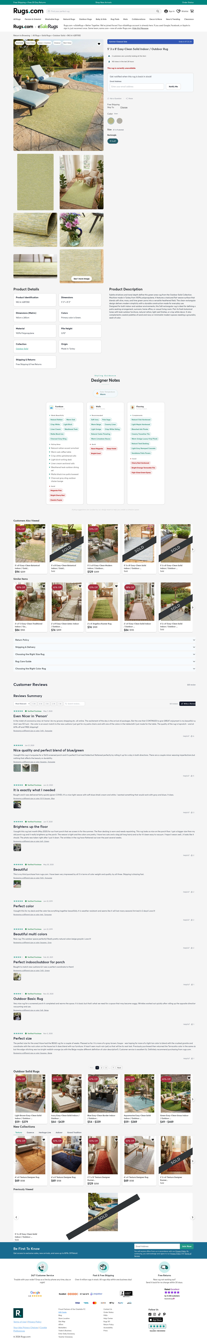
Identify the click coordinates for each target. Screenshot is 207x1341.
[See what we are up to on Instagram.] (154, 1314)
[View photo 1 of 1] (17, 804)
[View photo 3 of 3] (34, 768)
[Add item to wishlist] (44, 528)
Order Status (188, 2)
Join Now (187, 1246)
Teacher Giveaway (65, 1337)
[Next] (192, 549)
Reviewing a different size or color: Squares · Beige (32, 1053)
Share (130, 98)
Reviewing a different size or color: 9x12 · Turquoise (32, 878)
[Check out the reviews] (158, 1328)
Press (106, 1331)
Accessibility (108, 1328)
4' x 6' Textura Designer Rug (27, 1177)
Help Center (108, 1318)
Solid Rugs (46, 35)
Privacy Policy (180, 1251)
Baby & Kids (101, 19)
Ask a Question (115, 98)
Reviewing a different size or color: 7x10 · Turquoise (32, 731)
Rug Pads (115, 19)
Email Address (115, 81)
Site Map (61, 1321)
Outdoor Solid (59, 35)
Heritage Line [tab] (45, 1132)
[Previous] (16, 549)
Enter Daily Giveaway (66, 1334)
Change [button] (123, 107)
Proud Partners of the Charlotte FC (71, 1309)
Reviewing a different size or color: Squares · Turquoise (34, 762)
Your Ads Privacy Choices (25, 1327)
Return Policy (109, 1324)
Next (119, 1068)
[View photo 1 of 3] (17, 768)
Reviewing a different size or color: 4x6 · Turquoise (32, 914)
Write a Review (190, 704)
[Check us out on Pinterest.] (164, 1314)
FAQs (105, 1315)
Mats (125, 19)
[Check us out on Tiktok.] (159, 1314)
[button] (99, 44)
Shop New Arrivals (103, 2)
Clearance (189, 19)
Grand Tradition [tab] (74, 1132)
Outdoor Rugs (85, 19)
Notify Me (173, 86)
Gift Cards (62, 1312)
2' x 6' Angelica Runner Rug (99, 623)
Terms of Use (19, 1321)
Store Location (64, 1318)
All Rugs (17, 19)
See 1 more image (81, 278)
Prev (91, 1068)
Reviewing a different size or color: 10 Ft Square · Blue (34, 798)
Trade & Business (64, 1331)
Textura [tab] (18, 1132)
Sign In (172, 11)
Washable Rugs (52, 19)
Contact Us (108, 1309)
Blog (60, 1315)
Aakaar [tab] (59, 1132)
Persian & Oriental (33, 19)
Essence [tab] (30, 1132)
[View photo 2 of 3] (26, 768)
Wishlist (184, 11)
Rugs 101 (107, 1321)
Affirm (60, 1324)
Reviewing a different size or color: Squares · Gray (32, 942)
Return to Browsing (21, 35)
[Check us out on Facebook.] (150, 1314)
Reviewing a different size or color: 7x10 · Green (31, 970)
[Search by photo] (49, 11)
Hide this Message (140, 28)
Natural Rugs (69, 19)
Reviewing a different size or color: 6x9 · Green (31, 841)
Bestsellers (62, 1328)
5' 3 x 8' (113, 141)
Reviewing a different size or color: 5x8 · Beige (31, 1010)
